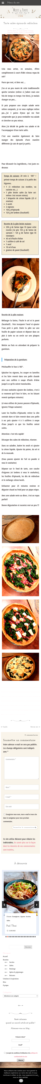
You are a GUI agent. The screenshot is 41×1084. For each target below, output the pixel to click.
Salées (21, 32)
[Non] (38, 1076)
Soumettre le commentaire (23, 827)
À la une (19, 31)
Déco (4, 982)
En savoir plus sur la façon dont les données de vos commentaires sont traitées (19, 846)
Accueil (5, 956)
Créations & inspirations (11, 979)
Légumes (10, 32)
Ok (21, 1081)
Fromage (30, 31)
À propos (6, 985)
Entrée (25, 31)
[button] (6, 936)
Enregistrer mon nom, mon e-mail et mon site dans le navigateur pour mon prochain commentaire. (20, 818)
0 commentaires (29, 32)
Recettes (16, 32)
